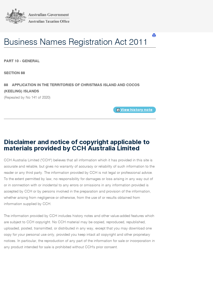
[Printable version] (154, 35)
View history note (136, 109)
